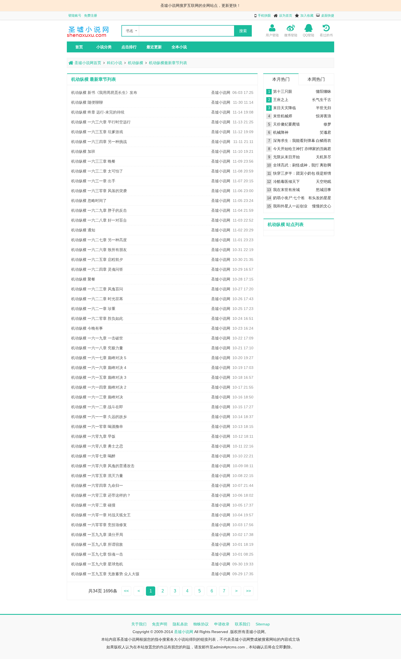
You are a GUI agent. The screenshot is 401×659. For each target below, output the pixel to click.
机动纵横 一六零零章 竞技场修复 (99, 525)
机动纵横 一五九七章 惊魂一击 (97, 554)
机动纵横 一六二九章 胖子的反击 (99, 210)
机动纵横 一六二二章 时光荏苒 (97, 299)
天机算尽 (323, 157)
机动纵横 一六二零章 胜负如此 (97, 318)
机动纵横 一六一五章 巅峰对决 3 (98, 377)
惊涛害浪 (323, 116)
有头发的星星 (319, 198)
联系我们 (242, 624)
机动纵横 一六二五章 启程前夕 (97, 259)
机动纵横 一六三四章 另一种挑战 (99, 141)
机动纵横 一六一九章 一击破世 (97, 338)
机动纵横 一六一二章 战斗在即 (97, 407)
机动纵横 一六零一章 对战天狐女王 (101, 515)
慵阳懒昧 (323, 91)
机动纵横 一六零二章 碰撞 (93, 505)
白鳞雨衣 (323, 140)
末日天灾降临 (284, 108)
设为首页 (285, 15)
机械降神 (280, 132)
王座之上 (280, 99)
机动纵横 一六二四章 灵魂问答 (97, 269)
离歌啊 (325, 165)
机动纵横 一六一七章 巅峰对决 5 (98, 358)
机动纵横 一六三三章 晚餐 (93, 161)
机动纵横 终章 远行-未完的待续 (97, 112)
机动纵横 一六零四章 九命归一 (97, 485)
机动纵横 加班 (83, 151)
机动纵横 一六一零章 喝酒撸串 (97, 426)
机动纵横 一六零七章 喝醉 (93, 456)
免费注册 (90, 15)
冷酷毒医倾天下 (286, 181)
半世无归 (323, 108)
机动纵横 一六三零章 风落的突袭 (99, 191)
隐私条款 (180, 624)
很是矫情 (323, 173)
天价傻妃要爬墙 (286, 124)
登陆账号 (74, 15)
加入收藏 (306, 15)
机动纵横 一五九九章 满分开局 (97, 534)
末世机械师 (282, 116)
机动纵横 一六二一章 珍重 (93, 308)
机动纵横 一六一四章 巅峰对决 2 (98, 387)
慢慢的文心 (321, 206)
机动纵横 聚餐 (83, 279)
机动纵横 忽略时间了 (89, 200)
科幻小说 (114, 63)
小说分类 (104, 47)
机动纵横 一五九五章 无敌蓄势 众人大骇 (105, 574)
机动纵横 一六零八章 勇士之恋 (97, 446)
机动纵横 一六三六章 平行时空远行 (101, 122)
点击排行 (129, 47)
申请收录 (221, 624)
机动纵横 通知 (83, 230)
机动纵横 (135, 63)
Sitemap (263, 624)
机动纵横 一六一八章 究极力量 (97, 348)
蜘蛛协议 (201, 624)
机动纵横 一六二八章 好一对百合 (99, 220)
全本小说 (179, 47)
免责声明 (159, 624)
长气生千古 (321, 99)
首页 (79, 47)
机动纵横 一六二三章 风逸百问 (97, 289)
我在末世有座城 (286, 189)
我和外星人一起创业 (290, 206)
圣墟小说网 (220, 92)
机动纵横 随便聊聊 (87, 102)
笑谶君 (325, 132)
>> (248, 591)
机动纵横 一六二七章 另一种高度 (99, 240)
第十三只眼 (282, 91)
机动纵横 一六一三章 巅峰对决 (97, 397)
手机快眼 (264, 15)
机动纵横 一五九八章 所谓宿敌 (97, 544)
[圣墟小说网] (88, 37)
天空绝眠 (323, 181)
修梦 (327, 124)
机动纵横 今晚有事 (87, 328)
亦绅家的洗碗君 (317, 149)
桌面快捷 (327, 15)
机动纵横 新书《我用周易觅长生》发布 (104, 92)
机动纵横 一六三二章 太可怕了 (97, 171)
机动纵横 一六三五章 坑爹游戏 (97, 132)
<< (126, 591)
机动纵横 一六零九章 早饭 (93, 436)
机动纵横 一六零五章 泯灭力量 (97, 475)
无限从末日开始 (286, 157)
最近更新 (154, 47)
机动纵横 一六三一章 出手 (93, 181)
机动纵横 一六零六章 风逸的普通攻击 (102, 466)
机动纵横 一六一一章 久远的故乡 (99, 417)
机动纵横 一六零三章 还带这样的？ (101, 495)
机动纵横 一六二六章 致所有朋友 (99, 250)
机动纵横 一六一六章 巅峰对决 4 (98, 367)
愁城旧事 (323, 189)
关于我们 (138, 624)
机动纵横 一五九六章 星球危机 (97, 564)
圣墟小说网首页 (87, 63)
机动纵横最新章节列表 (168, 63)
